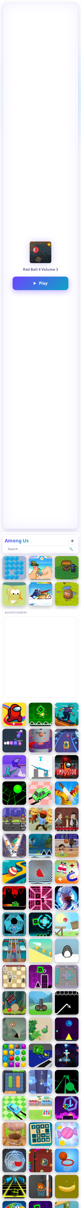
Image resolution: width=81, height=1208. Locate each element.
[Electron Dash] (14, 924)
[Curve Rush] (41, 951)
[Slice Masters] (67, 793)
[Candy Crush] (14, 1055)
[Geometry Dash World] (67, 1029)
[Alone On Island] (41, 1029)
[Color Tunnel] (14, 1160)
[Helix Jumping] (41, 741)
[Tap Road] (67, 1082)
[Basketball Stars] (67, 846)
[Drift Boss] (41, 793)
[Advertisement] (40, 657)
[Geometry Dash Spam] (41, 977)
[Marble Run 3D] (14, 872)
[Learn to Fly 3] (67, 951)
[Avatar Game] (41, 846)
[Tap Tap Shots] (41, 1187)
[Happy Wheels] (14, 846)
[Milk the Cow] (14, 1134)
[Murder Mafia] (67, 819)
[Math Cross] (41, 1134)
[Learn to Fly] (41, 594)
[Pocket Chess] (14, 977)
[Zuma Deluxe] (41, 1160)
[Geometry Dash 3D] (41, 1055)
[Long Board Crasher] (67, 714)
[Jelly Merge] (67, 977)
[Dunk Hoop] (67, 1160)
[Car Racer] (67, 741)
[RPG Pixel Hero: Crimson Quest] (67, 568)
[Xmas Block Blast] (14, 568)
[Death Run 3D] (41, 898)
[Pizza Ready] (41, 819)
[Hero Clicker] (67, 594)
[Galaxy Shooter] (67, 1055)
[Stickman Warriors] (67, 898)
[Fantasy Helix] (41, 1082)
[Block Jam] (14, 1082)
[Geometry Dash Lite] (41, 714)
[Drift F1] (14, 1108)
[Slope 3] (14, 793)
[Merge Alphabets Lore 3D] (67, 872)
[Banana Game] (67, 1187)
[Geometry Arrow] (67, 1003)
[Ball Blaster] (41, 1003)
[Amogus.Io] (14, 714)
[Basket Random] (14, 819)
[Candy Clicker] (67, 1134)
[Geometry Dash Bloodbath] (14, 898)
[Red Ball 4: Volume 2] (14, 1003)
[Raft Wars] (14, 594)
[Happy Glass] (41, 767)
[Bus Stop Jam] (41, 1108)
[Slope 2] (14, 1187)
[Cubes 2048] (14, 741)
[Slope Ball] (14, 1029)
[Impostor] (67, 767)
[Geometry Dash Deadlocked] (41, 924)
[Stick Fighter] (14, 767)
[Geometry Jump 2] (67, 1108)
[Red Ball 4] (67, 924)
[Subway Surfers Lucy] (14, 951)
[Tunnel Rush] (41, 872)
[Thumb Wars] (41, 568)
